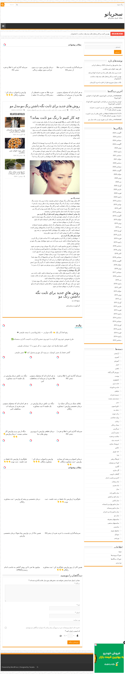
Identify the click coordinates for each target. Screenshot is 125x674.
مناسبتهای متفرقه (32, 110)
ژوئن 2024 (117, 148)
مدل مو (39, 110)
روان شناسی (114, 417)
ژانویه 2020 (117, 197)
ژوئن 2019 (117, 223)
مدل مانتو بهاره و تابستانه (110, 504)
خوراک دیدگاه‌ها (116, 559)
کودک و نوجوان (114, 463)
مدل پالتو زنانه (114, 493)
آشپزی (117, 357)
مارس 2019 (117, 234)
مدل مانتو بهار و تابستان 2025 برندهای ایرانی (15, 131)
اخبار (117, 365)
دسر (117, 402)
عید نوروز (116, 451)
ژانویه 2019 (117, 242)
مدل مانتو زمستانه (113, 508)
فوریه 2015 (117, 310)
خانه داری (54, 110)
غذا (118, 455)
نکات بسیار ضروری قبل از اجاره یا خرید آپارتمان (105, 82)
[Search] (2, 4)
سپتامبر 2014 (117, 321)
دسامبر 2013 (117, 340)
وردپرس (118, 563)
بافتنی (117, 368)
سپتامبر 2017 (117, 272)
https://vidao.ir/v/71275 (113, 113)
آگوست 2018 (117, 261)
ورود (119, 551)
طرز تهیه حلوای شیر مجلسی (17, 152)
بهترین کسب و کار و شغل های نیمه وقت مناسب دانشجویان (90, 34)
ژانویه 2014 (117, 336)
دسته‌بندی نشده (114, 399)
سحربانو (114, 14)
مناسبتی (116, 527)
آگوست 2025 (117, 133)
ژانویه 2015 (117, 314)
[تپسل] (58, 357)
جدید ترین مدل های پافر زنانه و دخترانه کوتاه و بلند (104, 73)
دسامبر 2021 (117, 155)
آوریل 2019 (117, 231)
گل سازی (116, 470)
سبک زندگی (115, 425)
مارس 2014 (117, 329)
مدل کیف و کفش (113, 497)
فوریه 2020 (117, 193)
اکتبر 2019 (118, 208)
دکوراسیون (115, 406)
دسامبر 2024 (117, 136)
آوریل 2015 (117, 302)
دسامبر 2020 (117, 163)
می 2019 (118, 227)
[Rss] (17, 4)
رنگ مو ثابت (49, 118)
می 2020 (118, 182)
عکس (117, 448)
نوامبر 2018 (117, 250)
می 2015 (118, 299)
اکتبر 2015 (118, 287)
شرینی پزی (115, 440)
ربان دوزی (115, 414)
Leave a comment (16, 110)
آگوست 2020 (117, 170)
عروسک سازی (114, 444)
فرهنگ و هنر (115, 459)
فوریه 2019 (117, 238)
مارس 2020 (117, 189)
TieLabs (32, 667)
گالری (117, 466)
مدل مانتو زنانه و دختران (111, 512)
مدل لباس (115, 500)
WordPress (14, 667)
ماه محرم (116, 485)
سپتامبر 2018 (117, 257)
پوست (59, 110)
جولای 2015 (117, 291)
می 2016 (118, 280)
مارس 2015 (117, 306)
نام (78, 605)
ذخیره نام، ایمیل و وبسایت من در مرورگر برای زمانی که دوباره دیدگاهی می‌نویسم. (53, 628)
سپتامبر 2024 (117, 140)
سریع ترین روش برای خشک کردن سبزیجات (16, 172)
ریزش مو (52, 265)
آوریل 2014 (117, 325)
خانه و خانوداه (114, 387)
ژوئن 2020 (117, 178)
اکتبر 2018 (118, 253)
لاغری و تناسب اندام (112, 478)
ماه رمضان (115, 482)
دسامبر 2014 (117, 317)
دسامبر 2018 (117, 246)
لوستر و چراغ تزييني (114, 102)
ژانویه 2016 (117, 284)
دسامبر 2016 (117, 276)
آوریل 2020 (117, 185)
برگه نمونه (120, 4)
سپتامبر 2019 (117, 212)
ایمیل (77, 612)
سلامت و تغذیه (114, 436)
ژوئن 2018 (117, 268)
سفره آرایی (115, 433)
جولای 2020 (117, 174)
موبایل (117, 534)
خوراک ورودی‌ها (116, 555)
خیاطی (117, 391)
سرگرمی (116, 429)
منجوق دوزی (115, 531)
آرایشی (64, 110)
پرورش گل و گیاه (113, 372)
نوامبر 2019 (117, 204)
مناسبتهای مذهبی (113, 523)
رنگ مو (45, 135)
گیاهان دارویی (114, 474)
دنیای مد (48, 110)
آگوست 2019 (117, 216)
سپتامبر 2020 (117, 167)
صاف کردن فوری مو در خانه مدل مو (100, 119)
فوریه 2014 (117, 333)
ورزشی (116, 538)
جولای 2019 (117, 219)
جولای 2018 (117, 265)
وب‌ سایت (76, 620)
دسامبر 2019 (117, 201)
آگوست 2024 (117, 144)
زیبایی (44, 110)
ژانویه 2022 (117, 152)
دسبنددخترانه (114, 395)
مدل (117, 489)
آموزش (116, 361)
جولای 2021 (117, 159)
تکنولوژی (116, 380)
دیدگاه (77, 583)
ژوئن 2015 (117, 295)
